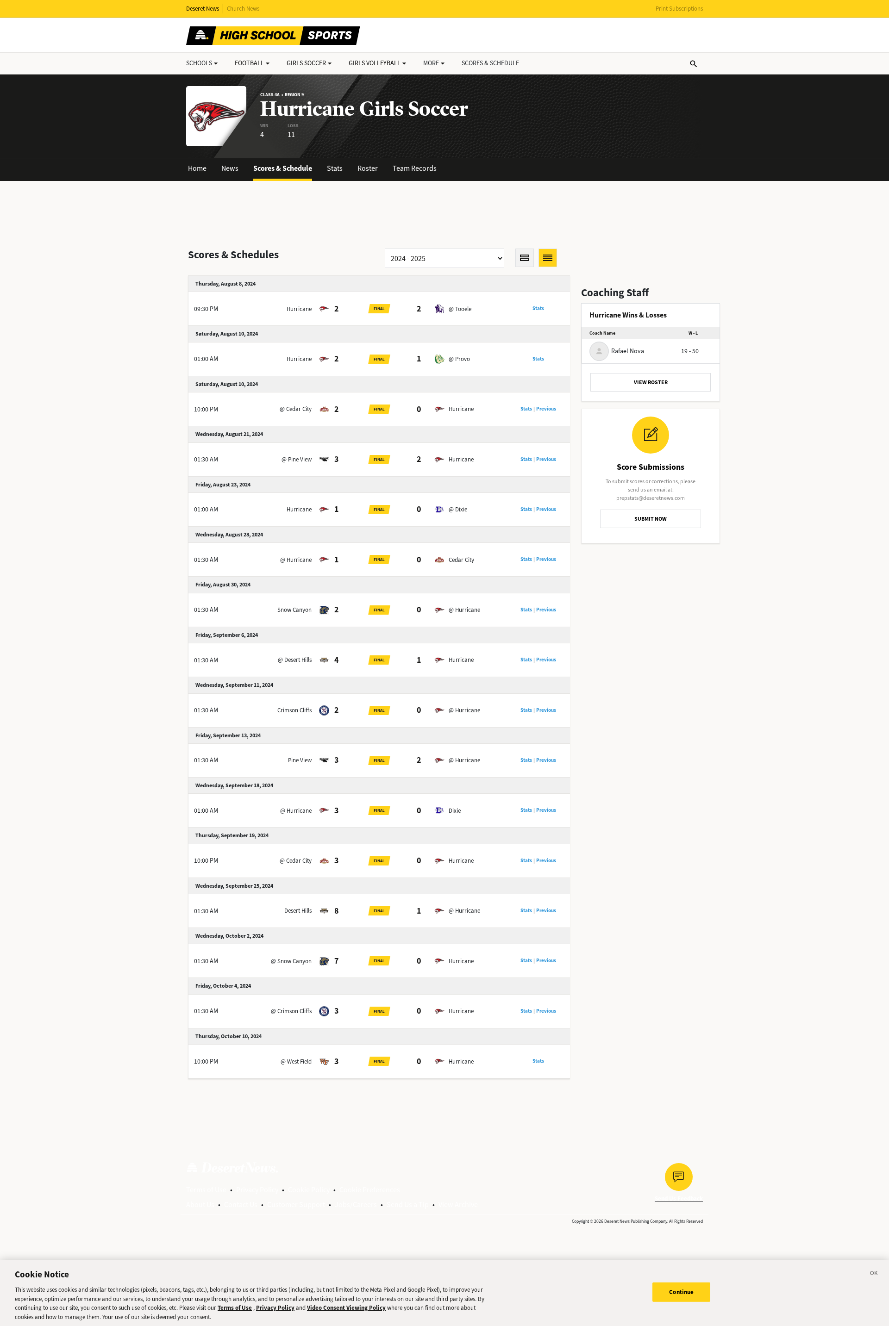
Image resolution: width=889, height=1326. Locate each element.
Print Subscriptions (679, 8)
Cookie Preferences (369, 1190)
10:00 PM (206, 409)
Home (197, 168)
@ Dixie (458, 509)
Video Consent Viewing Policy (346, 1308)
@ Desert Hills (295, 660)
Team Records (415, 168)
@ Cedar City (296, 409)
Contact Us (240, 1204)
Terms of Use (206, 1190)
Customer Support (296, 1204)
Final (379, 308)
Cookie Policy (309, 1190)
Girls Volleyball (375, 63)
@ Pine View (297, 459)
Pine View (300, 760)
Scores (490, 63)
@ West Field (296, 1061)
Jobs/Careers (356, 1204)
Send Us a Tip (408, 1204)
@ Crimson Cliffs (291, 1011)
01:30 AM (206, 459)
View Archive (458, 1204)
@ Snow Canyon (291, 961)
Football (249, 63)
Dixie (455, 811)
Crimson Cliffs (294, 710)
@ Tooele (460, 309)
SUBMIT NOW (650, 519)
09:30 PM (206, 309)
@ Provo (459, 359)
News (229, 168)
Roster (367, 168)
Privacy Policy (257, 1190)
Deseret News (202, 8)
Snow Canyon (294, 610)
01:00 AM (206, 359)
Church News (243, 8)
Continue (681, 1292)
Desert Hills (298, 911)
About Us (200, 1204)
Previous (546, 408)
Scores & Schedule (282, 168)
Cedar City (461, 560)
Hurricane (299, 309)
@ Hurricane (296, 560)
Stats (335, 168)
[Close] (874, 1274)
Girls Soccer (306, 63)
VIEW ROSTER (651, 382)
